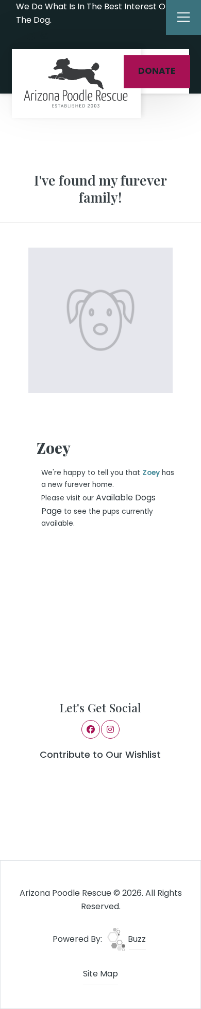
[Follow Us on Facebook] (31, 36)
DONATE (156, 71)
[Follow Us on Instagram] (44, 36)
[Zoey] (100, 320)
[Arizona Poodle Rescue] (76, 83)
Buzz (136, 939)
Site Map (100, 974)
